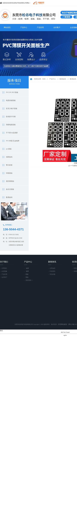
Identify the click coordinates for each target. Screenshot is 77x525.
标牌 (20, 19)
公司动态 (51, 268)
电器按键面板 (11, 100)
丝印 (53, 19)
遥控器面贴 (10, 181)
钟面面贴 (9, 173)
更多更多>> (28, 280)
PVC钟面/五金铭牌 (12, 141)
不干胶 (46, 19)
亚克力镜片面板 (11, 108)
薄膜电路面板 (11, 124)
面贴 (39, 19)
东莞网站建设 (62, 324)
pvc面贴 (9, 149)
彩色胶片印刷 (11, 116)
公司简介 (3, 268)
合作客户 (56, 27)
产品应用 (40, 27)
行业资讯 (51, 271)
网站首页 (7, 27)
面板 (33, 19)
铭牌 (26, 19)
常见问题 (51, 274)
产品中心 (23, 27)
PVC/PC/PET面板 (12, 92)
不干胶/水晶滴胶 (12, 133)
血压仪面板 (10, 189)
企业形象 (3, 271)
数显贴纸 (9, 197)
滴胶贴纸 (9, 157)
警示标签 (9, 165)
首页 (44, 79)
